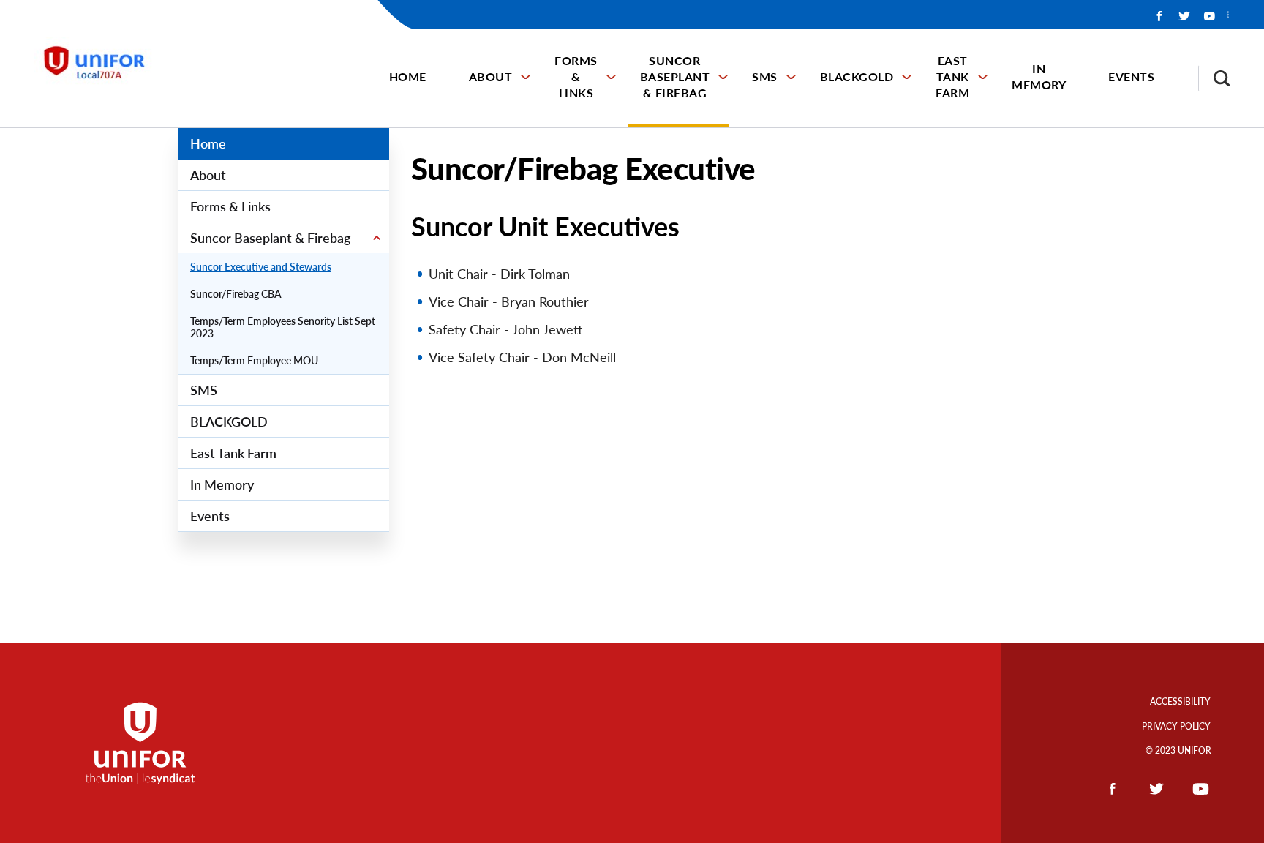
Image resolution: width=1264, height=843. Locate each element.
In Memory (1039, 76)
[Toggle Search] (1214, 78)
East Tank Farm (952, 76)
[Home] (102, 64)
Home (407, 76)
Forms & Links (576, 76)
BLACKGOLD (857, 76)
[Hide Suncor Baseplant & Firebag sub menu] (376, 237)
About (491, 76)
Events (1131, 76)
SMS (765, 76)
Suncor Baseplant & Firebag (675, 76)
